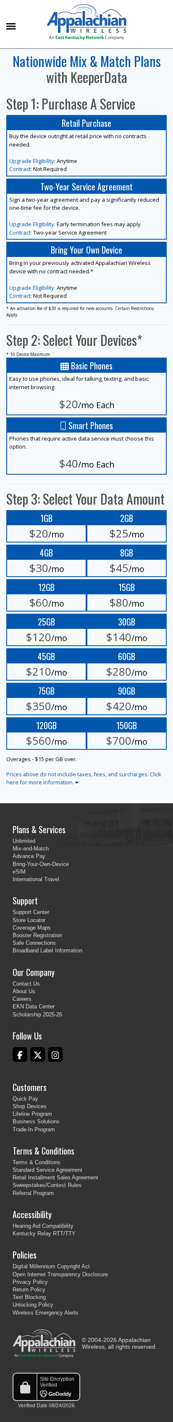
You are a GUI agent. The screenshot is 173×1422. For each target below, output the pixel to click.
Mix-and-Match (31, 848)
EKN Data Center (34, 1006)
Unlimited (24, 841)
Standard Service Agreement (47, 1170)
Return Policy (29, 1289)
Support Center (31, 912)
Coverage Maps (32, 928)
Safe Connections (34, 943)
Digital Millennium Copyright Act (51, 1266)
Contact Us (26, 984)
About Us (24, 991)
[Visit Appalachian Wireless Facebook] (20, 1054)
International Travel (36, 879)
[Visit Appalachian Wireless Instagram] (55, 1054)
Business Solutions (36, 1121)
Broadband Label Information (47, 950)
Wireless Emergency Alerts (46, 1313)
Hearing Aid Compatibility (43, 1226)
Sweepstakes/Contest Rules (47, 1185)
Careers (22, 999)
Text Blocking (29, 1297)
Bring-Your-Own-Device (41, 864)
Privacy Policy (30, 1282)
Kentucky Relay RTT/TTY (44, 1233)
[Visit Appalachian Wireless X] (37, 1054)
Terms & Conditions (36, 1162)
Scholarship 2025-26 (37, 1014)
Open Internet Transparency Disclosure (60, 1274)
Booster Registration (37, 935)
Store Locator (29, 920)
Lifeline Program (32, 1114)
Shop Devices (30, 1106)
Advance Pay (29, 856)
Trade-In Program (34, 1129)
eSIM (19, 872)
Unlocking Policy (33, 1305)
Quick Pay (25, 1099)
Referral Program (33, 1193)
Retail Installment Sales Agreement (55, 1177)
